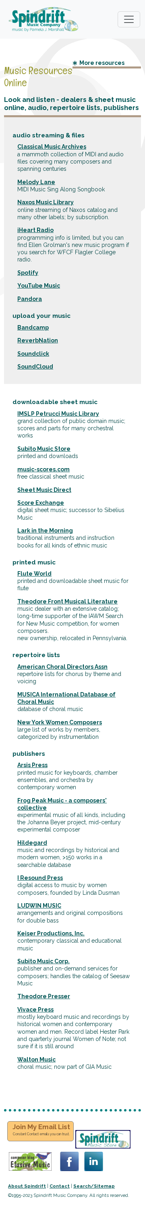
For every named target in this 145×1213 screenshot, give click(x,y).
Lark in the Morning (45, 530)
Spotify (27, 273)
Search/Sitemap (94, 1186)
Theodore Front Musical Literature (67, 601)
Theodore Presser (43, 996)
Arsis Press (32, 765)
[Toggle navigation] (129, 19)
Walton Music (36, 1059)
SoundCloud (35, 366)
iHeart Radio (35, 230)
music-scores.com (43, 469)
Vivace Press (35, 1009)
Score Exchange (40, 503)
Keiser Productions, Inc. (51, 933)
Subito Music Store (43, 449)
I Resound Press (40, 878)
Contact (60, 1186)
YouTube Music (38, 285)
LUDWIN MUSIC (39, 905)
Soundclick (33, 353)
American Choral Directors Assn (62, 667)
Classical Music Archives (51, 146)
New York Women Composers (59, 722)
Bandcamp (33, 327)
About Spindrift (27, 1186)
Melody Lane (36, 182)
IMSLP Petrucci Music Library (58, 414)
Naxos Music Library (45, 202)
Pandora (29, 299)
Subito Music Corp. (43, 961)
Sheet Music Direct (44, 490)
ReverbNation (37, 340)
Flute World (34, 573)
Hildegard (32, 843)
